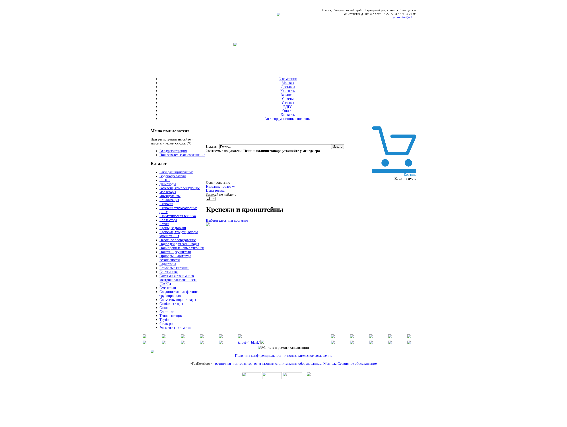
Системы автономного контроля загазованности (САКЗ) (178, 280)
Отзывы (288, 103)
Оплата (287, 111)
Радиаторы (167, 264)
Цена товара (215, 190)
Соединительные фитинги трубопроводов (179, 294)
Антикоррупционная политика (287, 119)
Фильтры (166, 324)
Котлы (164, 224)
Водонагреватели (172, 176)
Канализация (169, 200)
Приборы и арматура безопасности (175, 258)
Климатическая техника (177, 216)
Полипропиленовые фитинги (181, 248)
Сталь (163, 308)
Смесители (167, 288)
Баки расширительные (176, 172)
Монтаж (288, 83)
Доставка (288, 87)
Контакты (288, 115)
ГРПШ (164, 180)
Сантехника (168, 272)
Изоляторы (167, 192)
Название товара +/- (221, 186)
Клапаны (166, 204)
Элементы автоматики (176, 328)
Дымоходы (167, 184)
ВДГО (288, 107)
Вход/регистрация (173, 151)
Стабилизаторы (171, 304)
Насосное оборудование (177, 240)
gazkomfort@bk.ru (404, 17)
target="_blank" (249, 342)
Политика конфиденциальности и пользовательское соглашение (283, 355)
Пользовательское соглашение (182, 155)
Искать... (212, 146)
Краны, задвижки (172, 228)
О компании (288, 79)
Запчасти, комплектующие (179, 188)
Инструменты (170, 196)
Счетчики (166, 312)
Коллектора (168, 220)
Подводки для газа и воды (179, 244)
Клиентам (287, 91)
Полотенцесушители (175, 252)
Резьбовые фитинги (174, 268)
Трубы (164, 320)
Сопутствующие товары (177, 300)
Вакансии (288, 95)
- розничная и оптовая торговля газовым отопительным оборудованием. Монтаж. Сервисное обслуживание (295, 363)
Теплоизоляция (171, 316)
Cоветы (288, 99)
